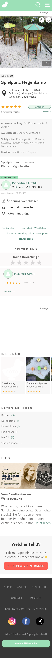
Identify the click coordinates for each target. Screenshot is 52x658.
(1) (17, 420)
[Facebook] (26, 624)
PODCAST (16, 587)
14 (16, 187)
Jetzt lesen (43, 523)
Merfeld (5, 437)
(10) (21, 442)
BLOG (27, 587)
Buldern (6, 415)
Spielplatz (7, 75)
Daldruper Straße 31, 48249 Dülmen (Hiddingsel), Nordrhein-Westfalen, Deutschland (28, 93)
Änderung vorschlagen (23, 201)
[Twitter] (40, 624)
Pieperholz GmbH (24, 183)
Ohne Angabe (9, 442)
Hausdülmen (8, 426)
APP (6, 587)
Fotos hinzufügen (19, 213)
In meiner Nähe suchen (26, 643)
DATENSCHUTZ (21, 609)
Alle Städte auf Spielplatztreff (26, 634)
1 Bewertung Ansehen (11, 111)
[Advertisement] (27, 327)
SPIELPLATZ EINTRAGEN (26, 566)
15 (23, 187)
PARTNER (35, 598)
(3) (13, 415)
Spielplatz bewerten (21, 207)
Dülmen (8, 233)
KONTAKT (16, 598)
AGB (7, 609)
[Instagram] (12, 624)
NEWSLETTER (40, 587)
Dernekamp (8, 420)
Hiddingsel (24, 233)
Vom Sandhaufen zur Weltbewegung (16, 496)
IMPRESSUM (40, 609)
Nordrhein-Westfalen (34, 228)
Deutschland (9, 228)
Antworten (9, 291)
